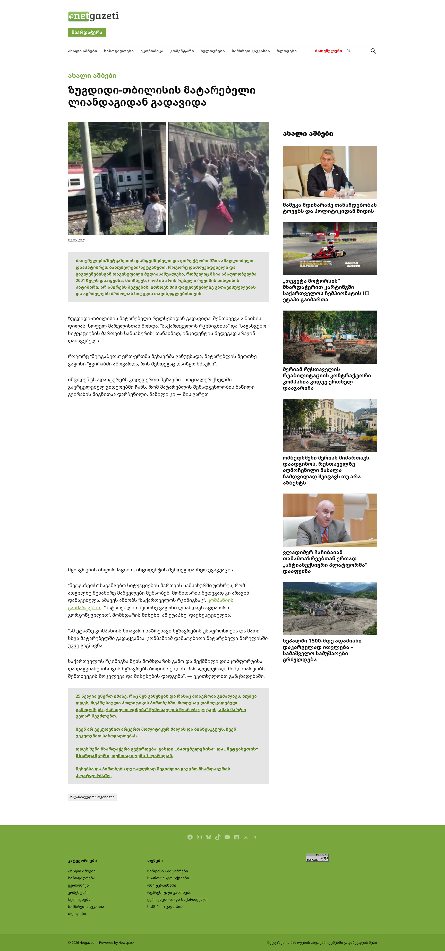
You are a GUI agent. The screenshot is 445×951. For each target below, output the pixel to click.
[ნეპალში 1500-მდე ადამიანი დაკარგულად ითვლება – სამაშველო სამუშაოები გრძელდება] (330, 609)
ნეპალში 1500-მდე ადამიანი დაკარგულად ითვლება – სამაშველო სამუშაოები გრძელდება (322, 650)
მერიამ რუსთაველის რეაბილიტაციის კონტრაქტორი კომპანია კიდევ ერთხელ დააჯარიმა (327, 378)
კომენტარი (182, 50)
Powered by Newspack (116, 942)
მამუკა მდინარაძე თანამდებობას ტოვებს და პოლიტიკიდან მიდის (330, 207)
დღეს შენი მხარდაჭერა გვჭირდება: (117, 749)
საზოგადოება (119, 50)
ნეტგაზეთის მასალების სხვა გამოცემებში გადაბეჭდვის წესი (322, 942)
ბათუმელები (328, 50)
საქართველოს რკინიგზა (92, 797)
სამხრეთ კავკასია (251, 50)
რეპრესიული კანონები (169, 892)
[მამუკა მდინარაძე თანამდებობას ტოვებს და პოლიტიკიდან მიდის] (330, 173)
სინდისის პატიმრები (167, 871)
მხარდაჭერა (87, 32)
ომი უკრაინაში (161, 885)
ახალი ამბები (82, 50)
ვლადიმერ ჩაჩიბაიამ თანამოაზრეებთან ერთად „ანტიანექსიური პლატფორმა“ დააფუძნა (325, 561)
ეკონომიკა (151, 50)
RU (349, 50)
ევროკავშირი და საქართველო (177, 899)
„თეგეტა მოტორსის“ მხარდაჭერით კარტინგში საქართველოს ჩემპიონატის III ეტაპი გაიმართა (326, 290)
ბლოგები (287, 50)
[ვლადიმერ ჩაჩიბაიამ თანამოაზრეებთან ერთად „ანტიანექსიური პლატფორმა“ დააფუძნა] (330, 520)
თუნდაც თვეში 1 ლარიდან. (142, 755)
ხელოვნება (213, 50)
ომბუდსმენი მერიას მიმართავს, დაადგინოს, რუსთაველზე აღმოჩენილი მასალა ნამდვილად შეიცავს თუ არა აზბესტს (327, 470)
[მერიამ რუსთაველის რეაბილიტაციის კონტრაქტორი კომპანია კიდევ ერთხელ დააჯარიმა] (330, 337)
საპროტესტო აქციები (168, 877)
